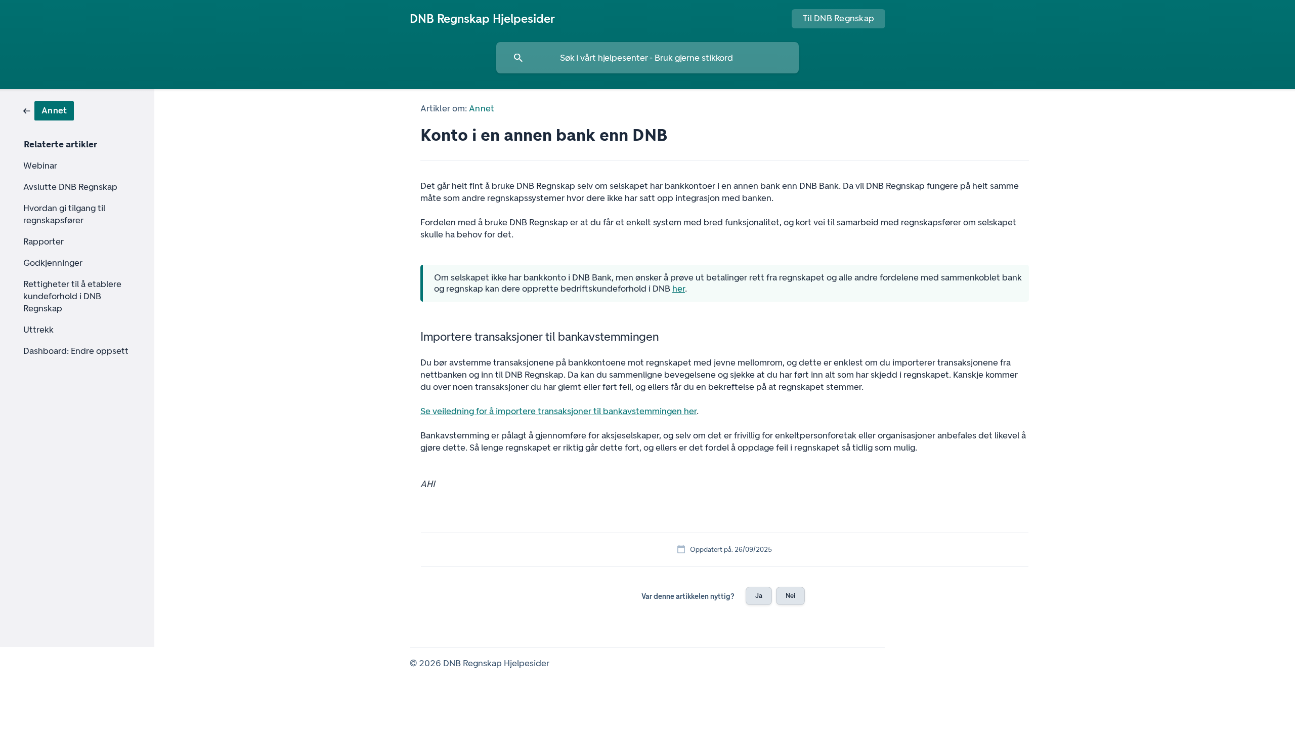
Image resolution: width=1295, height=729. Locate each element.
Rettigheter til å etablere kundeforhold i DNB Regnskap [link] (72, 296)
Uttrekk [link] (38, 329)
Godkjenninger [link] (52, 262)
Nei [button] (790, 595)
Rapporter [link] (43, 241)
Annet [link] (481, 108)
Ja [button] (758, 595)
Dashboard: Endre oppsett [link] (75, 350)
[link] (48, 110)
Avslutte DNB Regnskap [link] (70, 186)
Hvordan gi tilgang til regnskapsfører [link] (64, 214)
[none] (482, 18)
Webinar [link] (40, 165)
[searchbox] (647, 57)
